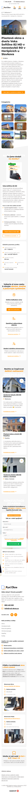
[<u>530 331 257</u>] (5, 691)
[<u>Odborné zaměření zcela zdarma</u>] (2, 653)
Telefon (4, 532)
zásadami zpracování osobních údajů (14, 539)
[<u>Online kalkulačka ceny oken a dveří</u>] (2, 651)
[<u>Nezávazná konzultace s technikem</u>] (2, 648)
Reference (7, 12)
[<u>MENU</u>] (24, 7)
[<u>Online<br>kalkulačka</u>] (19, 7)
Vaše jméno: (5, 521)
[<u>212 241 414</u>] (5, 724)
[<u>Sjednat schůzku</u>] (5, 689)
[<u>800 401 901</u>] (2, 605)
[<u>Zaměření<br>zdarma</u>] (14, 7)
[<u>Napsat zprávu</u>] (2, 645)
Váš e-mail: (5, 527)
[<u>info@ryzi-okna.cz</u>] (2, 608)
